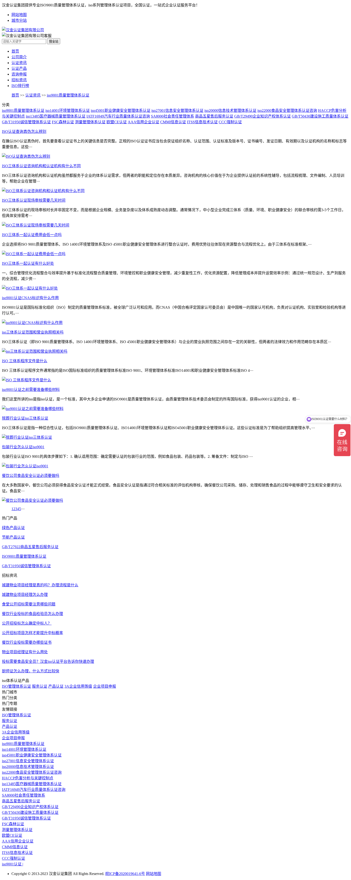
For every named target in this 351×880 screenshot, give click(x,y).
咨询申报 (19, 74)
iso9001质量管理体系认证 (68, 95)
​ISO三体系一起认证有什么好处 (28, 263)
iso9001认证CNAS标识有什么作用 (30, 298)
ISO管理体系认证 (16, 686)
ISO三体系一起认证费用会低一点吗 (32, 235)
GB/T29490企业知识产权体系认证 (262, 116)
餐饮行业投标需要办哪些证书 (27, 642)
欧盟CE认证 (116, 122)
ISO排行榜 (20, 86)
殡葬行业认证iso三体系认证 (25, 418)
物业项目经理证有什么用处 (25, 652)
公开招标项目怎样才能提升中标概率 (32, 633)
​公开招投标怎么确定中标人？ (27, 623)
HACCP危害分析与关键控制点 (27, 778)
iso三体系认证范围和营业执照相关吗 (33, 332)
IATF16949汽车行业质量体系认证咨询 (118, 116)
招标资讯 (19, 80)
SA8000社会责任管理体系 (172, 116)
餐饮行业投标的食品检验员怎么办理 (32, 614)
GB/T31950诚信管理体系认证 (26, 122)
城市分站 (19, 20)
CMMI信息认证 (173, 122)
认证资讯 (19, 63)
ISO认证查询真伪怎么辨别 (24, 132)
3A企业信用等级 (78, 686)
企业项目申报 (104, 686)
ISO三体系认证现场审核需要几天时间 (33, 200)
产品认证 (56, 686)
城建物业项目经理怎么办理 (25, 595)
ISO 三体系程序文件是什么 (24, 361)
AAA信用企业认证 (143, 122)
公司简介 (19, 57)
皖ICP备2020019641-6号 (125, 874)
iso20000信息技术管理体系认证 (230, 110)
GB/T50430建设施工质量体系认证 (320, 116)
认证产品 (19, 68)
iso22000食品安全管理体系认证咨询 (287, 110)
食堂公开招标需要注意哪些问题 (28, 604)
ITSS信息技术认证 (202, 122)
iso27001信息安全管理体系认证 (177, 110)
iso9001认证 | (12, 864)
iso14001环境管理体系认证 (67, 110)
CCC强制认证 (230, 122)
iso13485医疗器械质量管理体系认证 (55, 116)
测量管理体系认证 (90, 122)
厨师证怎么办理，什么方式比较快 (30, 671)
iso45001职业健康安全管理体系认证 (120, 110)
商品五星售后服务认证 (214, 116)
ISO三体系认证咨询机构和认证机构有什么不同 (41, 166)
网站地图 (19, 15)
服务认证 (39, 686)
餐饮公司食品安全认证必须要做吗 (30, 476)
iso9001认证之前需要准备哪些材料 (31, 390)
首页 (15, 51)
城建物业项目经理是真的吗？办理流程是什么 (40, 585)
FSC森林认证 (63, 122)
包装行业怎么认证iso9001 (23, 447)
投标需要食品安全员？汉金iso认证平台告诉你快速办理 (48, 661)
